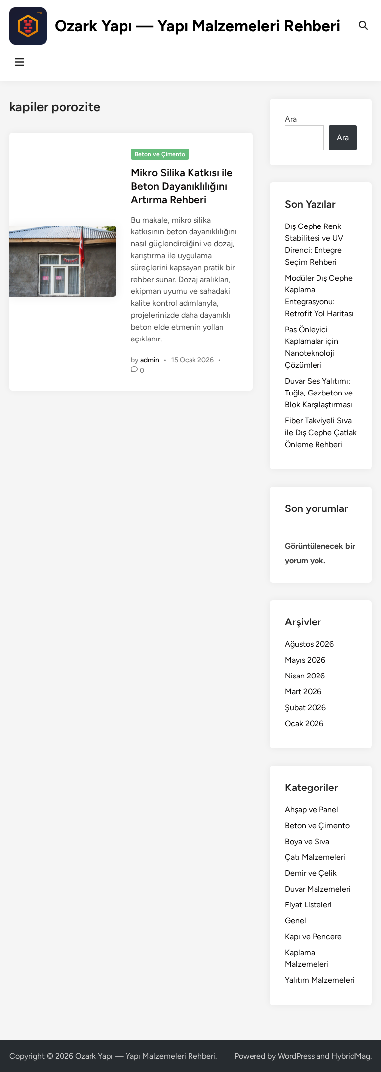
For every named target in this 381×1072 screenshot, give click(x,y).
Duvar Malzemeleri (318, 889)
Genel (295, 920)
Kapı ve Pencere (313, 936)
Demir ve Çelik (311, 873)
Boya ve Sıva (307, 841)
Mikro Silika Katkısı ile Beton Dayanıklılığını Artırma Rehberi (182, 186)
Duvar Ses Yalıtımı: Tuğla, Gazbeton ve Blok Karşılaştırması (319, 392)
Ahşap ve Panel (311, 809)
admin (149, 360)
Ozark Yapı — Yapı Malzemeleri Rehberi (197, 25)
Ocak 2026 (304, 723)
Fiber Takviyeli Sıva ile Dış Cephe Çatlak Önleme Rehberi (321, 432)
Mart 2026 (303, 691)
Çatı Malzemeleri (315, 857)
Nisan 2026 (305, 675)
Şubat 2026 (305, 707)
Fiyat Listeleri (308, 904)
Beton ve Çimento (160, 154)
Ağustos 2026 (309, 644)
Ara (291, 119)
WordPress (296, 1056)
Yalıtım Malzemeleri (320, 980)
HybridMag (350, 1056)
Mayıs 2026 (305, 660)
